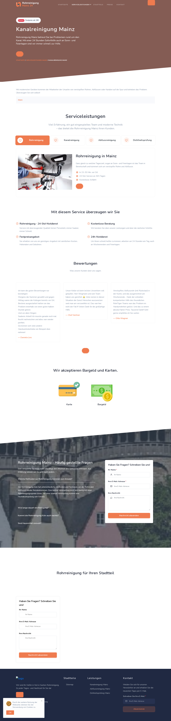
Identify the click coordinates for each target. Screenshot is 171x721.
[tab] (32, 140)
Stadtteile (98, 5)
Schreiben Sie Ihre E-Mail (134, 696)
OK (10, 712)
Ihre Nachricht (114, 493)
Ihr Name (112, 470)
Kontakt (121, 5)
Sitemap (69, 684)
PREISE (110, 5)
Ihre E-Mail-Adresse (117, 481)
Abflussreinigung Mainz (99, 688)
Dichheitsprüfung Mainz (99, 693)
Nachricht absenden (38, 655)
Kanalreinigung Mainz (98, 684)
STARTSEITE (63, 5)
